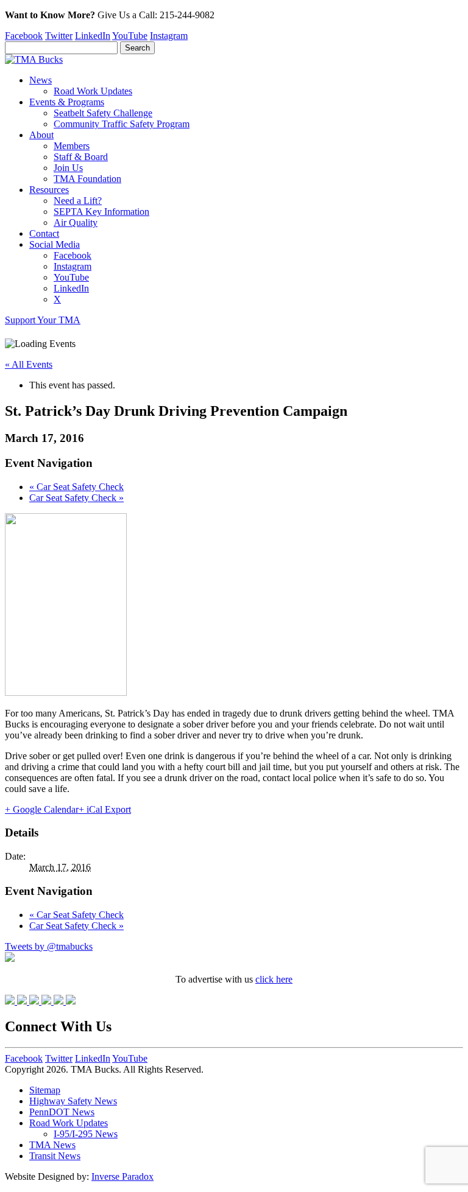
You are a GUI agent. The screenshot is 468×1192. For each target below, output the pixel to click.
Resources (49, 189)
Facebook (24, 35)
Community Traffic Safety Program (122, 124)
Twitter (59, 35)
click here (273, 979)
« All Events (28, 364)
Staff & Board (81, 157)
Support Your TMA (42, 320)
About (41, 135)
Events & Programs (66, 102)
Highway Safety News (73, 1101)
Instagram (169, 35)
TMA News (52, 1145)
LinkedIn (92, 35)
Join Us (68, 168)
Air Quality (76, 222)
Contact (44, 233)
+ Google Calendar (42, 809)
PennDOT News (61, 1112)
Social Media (54, 244)
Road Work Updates (93, 91)
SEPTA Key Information (101, 211)
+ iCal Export (105, 809)
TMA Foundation (87, 179)
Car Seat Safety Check (76, 487)
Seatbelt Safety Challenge (103, 113)
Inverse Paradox (122, 1176)
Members (72, 146)
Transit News (54, 1156)
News (40, 80)
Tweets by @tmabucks (49, 946)
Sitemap (44, 1090)
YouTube (129, 35)
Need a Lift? (78, 200)
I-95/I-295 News (86, 1134)
